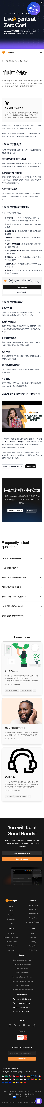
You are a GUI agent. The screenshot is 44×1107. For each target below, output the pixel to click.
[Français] (39, 1076)
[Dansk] (14, 1076)
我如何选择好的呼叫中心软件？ (13, 606)
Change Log (33, 918)
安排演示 (30, 510)
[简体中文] (25, 1082)
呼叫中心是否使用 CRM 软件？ (13, 616)
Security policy (24, 1091)
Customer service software (22, 964)
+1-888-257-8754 (23, 1003)
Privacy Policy (36, 1091)
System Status (33, 913)
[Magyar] (6, 1079)
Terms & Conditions (9, 1091)
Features (11, 915)
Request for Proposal (33, 922)
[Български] (6, 1076)
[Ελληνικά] (21, 1076)
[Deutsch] (17, 1076)
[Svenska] (14, 1082)
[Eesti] (32, 1076)
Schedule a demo (22, 859)
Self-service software (22, 973)
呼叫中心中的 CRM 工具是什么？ (14, 597)
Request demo (22, 287)
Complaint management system (22, 981)
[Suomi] (36, 1076)
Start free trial (22, 292)
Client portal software (22, 985)
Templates (32, 946)
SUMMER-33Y (9, 33)
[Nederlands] (25, 1079)
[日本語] (14, 1079)
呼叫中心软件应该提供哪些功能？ (14, 577)
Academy (33, 942)
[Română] (39, 1079)
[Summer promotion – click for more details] (22, 24)
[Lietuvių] (17, 1079)
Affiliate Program (11, 946)
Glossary (33, 937)
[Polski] (32, 1079)
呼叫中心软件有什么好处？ (11, 587)
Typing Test (33, 950)
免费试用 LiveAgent (15, 510)
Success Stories (11, 942)
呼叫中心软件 (24, 61)
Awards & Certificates (11, 937)
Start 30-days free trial (22, 853)
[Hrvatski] (3, 1079)
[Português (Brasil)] (36, 1079)
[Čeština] (10, 1076)
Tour (11, 923)
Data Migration (33, 909)
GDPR (11, 1094)
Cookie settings (30, 1094)
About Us (11, 933)
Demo (11, 906)
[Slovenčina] (6, 1082)
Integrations (11, 919)
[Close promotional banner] (41, 2)
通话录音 (8, 224)
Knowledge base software (22, 960)
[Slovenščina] (10, 1082)
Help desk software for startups (22, 989)
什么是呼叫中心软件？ (10, 568)
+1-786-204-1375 (22, 1007)
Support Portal (33, 905)
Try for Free (31, 466)
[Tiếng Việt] (21, 1082)
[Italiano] (10, 1079)
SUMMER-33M (17, 31)
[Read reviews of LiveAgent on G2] (22, 1037)
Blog (32, 933)
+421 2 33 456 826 (23, 999)
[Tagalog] (17, 1082)
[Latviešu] (21, 1079)
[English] (25, 1076)
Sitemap (19, 1094)
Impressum (11, 950)
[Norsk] (28, 1079)
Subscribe (22, 1059)
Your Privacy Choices (24, 1097)
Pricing (11, 910)
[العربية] (3, 1076)
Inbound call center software (22, 977)
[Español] (28, 1076)
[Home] (3, 61)
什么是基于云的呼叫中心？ (11, 558)
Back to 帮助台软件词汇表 (13, 466)
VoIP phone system (22, 968)
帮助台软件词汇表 (11, 61)
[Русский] (3, 1082)
